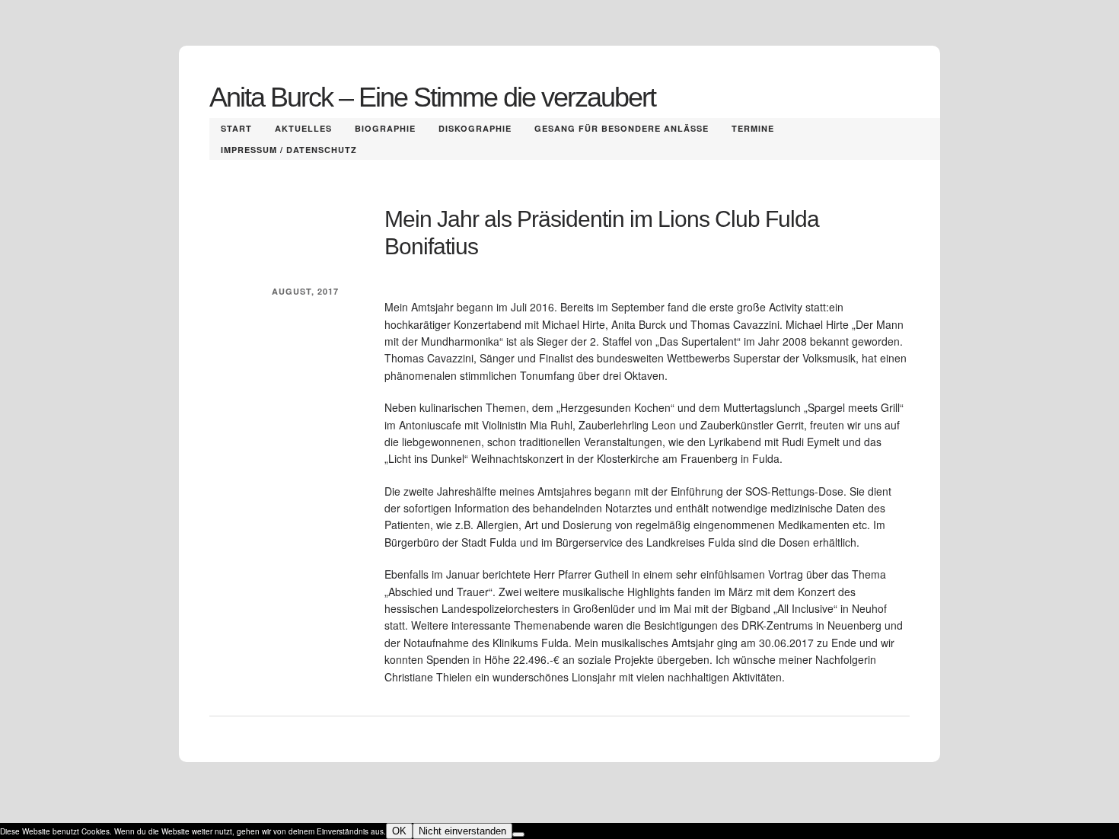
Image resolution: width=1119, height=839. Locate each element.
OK (399, 831)
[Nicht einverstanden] (518, 834)
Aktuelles (303, 128)
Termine (753, 128)
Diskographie (475, 128)
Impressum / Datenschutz (289, 149)
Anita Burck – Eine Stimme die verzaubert (432, 97)
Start (236, 128)
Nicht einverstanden (462, 831)
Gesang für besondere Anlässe (621, 128)
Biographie (385, 128)
